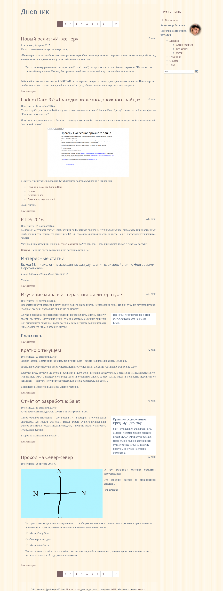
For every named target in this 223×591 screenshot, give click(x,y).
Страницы (175, 56)
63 (116, 24)
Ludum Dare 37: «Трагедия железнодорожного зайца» (81, 99)
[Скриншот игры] (88, 152)
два (142, 589)
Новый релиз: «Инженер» (49, 39)
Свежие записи (184, 44)
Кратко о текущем (41, 350)
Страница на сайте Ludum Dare (44, 187)
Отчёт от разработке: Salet (50, 401)
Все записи (182, 48)
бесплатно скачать (68, 243)
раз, (139, 589)
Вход (172, 64)
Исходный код (35, 195)
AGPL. (114, 589)
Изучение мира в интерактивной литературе (71, 294)
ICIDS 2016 (32, 219)
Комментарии (28, 91)
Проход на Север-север (47, 457)
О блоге (173, 60)
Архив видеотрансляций (41, 199)
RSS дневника (169, 20)
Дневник (174, 40)
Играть (31, 191)
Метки (179, 52)
